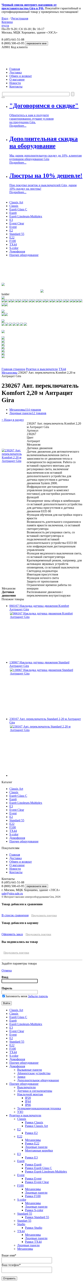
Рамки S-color (34, 1210)
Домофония (17, 251)
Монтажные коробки (39, 1150)
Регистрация (19, 18)
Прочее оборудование (23, 255)
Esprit (13, 213)
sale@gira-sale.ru (12, 893)
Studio (21, 1224)
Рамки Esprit (33, 1164)
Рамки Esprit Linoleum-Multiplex (46, 1171)
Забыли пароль (38, 996)
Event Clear (16, 223)
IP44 (28, 1101)
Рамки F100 (33, 1196)
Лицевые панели (27, 413)
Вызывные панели (29, 1069)
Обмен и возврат (20, 76)
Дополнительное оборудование (38, 1080)
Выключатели (26, 1087)
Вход (5, 18)
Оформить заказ (12, 934)
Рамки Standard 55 (37, 1217)
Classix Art (16, 202)
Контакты (15, 86)
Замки (21, 1076)
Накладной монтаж (30, 1094)
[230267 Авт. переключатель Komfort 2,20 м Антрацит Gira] (14, 461)
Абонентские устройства (33, 1073)
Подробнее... (17, 125)
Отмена (7, 970)
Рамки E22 (32, 1143)
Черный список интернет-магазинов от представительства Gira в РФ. (29, 6)
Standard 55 (16, 234)
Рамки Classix (34, 1122)
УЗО (20, 1112)
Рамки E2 (31, 1133)
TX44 (13, 244)
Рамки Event (33, 1178)
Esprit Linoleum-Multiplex (25, 216)
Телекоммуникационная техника (39, 1108)
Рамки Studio (33, 1227)
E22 (11, 237)
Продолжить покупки (44, 915)
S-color (13, 248)
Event (13, 227)
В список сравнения (15, 915)
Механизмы (9, 372)
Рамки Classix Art (36, 1126)
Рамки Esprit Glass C (38, 1168)
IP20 (28, 1097)
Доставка (15, 72)
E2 (11, 230)
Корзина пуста (7, 23)
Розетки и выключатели (42, 369)
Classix (13, 205)
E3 (11, 220)
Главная (14, 69)
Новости (15, 83)
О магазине (17, 79)
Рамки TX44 (33, 1241)
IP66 (28, 1104)
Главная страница (13, 369)
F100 (12, 241)
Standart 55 (24, 1220)
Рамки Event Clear (37, 1182)
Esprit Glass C (18, 209)
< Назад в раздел (13, 419)
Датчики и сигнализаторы (34, 1090)
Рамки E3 (31, 1157)
